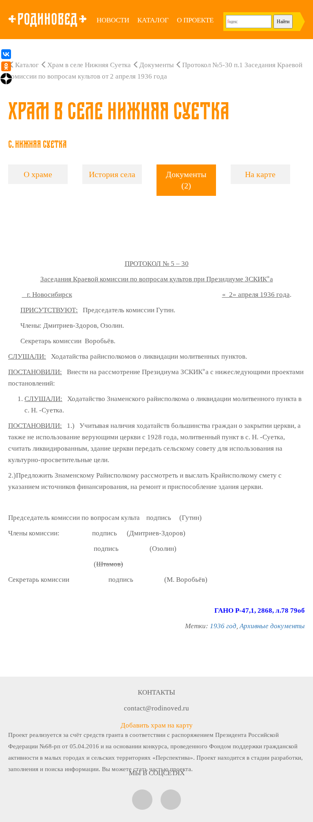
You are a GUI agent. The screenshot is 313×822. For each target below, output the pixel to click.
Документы (156, 65)
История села (112, 174)
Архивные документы (272, 626)
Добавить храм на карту (157, 725)
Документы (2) (186, 180)
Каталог (153, 20)
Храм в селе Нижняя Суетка (89, 65)
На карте (260, 174)
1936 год (223, 626)
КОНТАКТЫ (156, 692)
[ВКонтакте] (6, 54)
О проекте (195, 20)
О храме (38, 174)
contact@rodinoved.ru (156, 708)
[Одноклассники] (6, 66)
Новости (113, 20)
